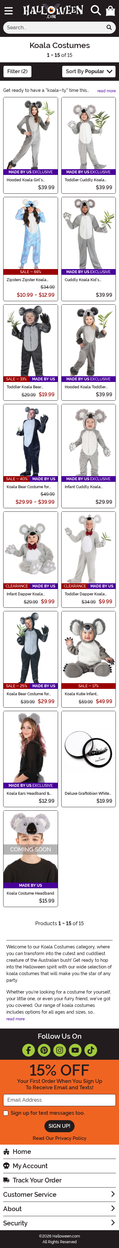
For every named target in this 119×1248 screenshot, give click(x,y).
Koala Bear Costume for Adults (28, 487)
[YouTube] (75, 1050)
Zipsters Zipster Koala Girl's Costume (26, 280)
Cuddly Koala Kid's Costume (82, 280)
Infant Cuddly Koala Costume (83, 487)
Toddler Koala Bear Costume (24, 387)
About (12, 1209)
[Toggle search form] (95, 10)
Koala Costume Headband (30, 893)
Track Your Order (37, 1180)
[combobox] (53, 28)
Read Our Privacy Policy (59, 1138)
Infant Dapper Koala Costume (25, 594)
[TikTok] (90, 1050)
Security (15, 1223)
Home (22, 1151)
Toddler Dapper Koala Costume (85, 594)
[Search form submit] (109, 28)
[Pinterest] (44, 1050)
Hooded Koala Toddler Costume (85, 387)
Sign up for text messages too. (48, 1113)
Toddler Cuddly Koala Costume (84, 180)
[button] (110, 10)
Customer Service (29, 1194)
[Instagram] (59, 1050)
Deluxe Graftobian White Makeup (87, 793)
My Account (30, 1166)
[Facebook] (28, 1050)
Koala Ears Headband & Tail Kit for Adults (28, 793)
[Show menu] (8, 11)
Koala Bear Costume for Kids (28, 694)
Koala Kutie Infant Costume (80, 694)
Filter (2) (17, 71)
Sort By (85, 71)
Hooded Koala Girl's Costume (25, 180)
